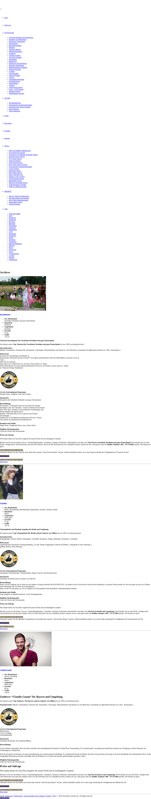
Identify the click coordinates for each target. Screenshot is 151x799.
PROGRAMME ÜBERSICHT (20, 151)
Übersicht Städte (14, 214)
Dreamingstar (5, 314)
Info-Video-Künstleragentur (18, 200)
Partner (48, 796)
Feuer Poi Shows (15, 161)
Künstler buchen (14, 91)
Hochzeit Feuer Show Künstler (20, 107)
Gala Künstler (14, 73)
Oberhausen (13, 260)
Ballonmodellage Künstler (18, 67)
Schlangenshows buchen (17, 185)
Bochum (12, 222)
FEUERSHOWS (15, 103)
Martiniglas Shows (15, 181)
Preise (6, 116)
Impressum (9, 796)
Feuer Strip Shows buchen (18, 165)
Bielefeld (12, 224)
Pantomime (13, 59)
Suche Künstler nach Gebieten (34, 796)
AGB (2, 796)
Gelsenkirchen (14, 254)
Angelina (3, 503)
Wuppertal (12, 250)
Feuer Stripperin (14, 111)
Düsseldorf (12, 226)
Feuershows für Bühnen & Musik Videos (23, 155)
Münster (12, 246)
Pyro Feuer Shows (15, 159)
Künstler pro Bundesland (17, 39)
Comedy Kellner (14, 55)
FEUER (7, 98)
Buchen (7, 138)
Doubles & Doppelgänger (18, 63)
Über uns (7, 25)
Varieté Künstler (14, 75)
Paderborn (12, 220)
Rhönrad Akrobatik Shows (18, 183)
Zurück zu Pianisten (7, 627)
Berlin (11, 238)
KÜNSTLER (9, 33)
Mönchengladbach (15, 244)
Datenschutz (18, 796)
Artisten (11, 85)
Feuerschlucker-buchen (17, 153)
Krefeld (11, 258)
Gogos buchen (14, 169)
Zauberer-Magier (15, 49)
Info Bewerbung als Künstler (19, 198)
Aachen (11, 256)
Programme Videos (15, 202)
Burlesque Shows (15, 171)
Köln (10, 216)
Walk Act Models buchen (18, 187)
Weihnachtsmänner (15, 51)
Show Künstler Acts (16, 175)
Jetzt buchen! (4, 456)
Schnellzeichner (14, 81)
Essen (11, 252)
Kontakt (7, 131)
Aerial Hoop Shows (16, 87)
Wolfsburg (12, 236)
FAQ (54, 796)
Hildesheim (13, 230)
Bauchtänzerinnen (15, 45)
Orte (6, 209)
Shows (6, 146)
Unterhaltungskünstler (16, 79)
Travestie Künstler (15, 57)
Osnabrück (12, 242)
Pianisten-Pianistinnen (16, 65)
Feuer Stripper (14, 109)
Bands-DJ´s (13, 61)
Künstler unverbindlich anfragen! (11, 450)
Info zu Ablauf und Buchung (19, 196)
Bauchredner (13, 43)
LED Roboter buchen (16, 179)
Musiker (12, 47)
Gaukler (11, 71)
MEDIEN (7, 191)
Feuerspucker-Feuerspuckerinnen (20, 105)
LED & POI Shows (16, 163)
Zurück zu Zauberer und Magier (11, 790)
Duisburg (12, 240)
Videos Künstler (14, 204)
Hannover (12, 218)
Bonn (11, 248)
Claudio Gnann (6, 670)
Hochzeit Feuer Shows (17, 157)
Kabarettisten (13, 83)
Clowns (11, 77)
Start (6, 18)
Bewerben (8, 123)
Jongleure (12, 53)
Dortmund (12, 234)
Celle (10, 232)
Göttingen (12, 228)
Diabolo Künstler (15, 69)
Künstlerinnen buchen (16, 93)
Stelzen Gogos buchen (17, 177)
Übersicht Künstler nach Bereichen (21, 37)
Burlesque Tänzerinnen (17, 41)
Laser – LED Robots (16, 89)
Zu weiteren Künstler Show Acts (11, 460)
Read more (4, 462)
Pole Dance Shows (15, 173)
